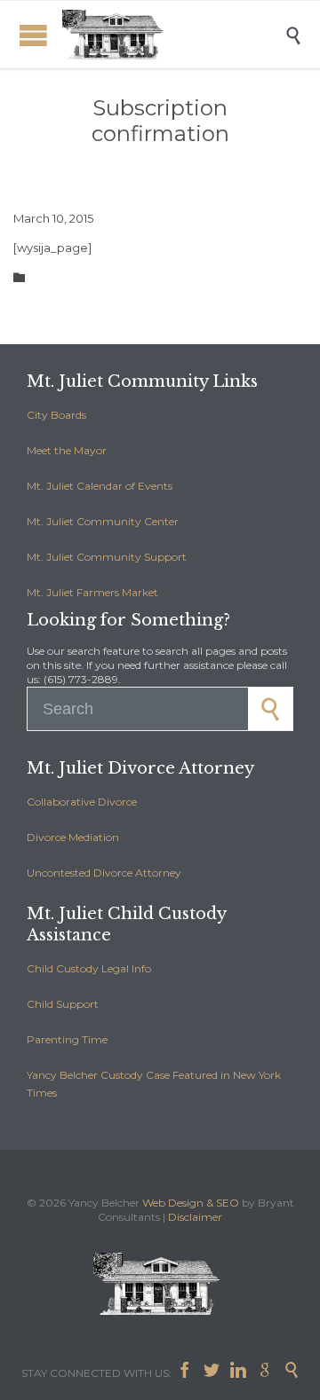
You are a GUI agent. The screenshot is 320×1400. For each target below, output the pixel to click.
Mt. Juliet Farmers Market (92, 592)
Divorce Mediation (73, 837)
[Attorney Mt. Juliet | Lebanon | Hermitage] (173, 34)
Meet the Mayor (67, 450)
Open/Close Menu (33, 35)
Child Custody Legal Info (89, 968)
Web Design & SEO (190, 1202)
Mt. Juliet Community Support (107, 556)
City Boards (56, 414)
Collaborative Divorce (82, 801)
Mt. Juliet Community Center (103, 521)
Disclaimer (195, 1216)
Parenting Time (67, 1039)
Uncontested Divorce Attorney (104, 872)
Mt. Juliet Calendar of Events (99, 485)
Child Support (63, 1004)
